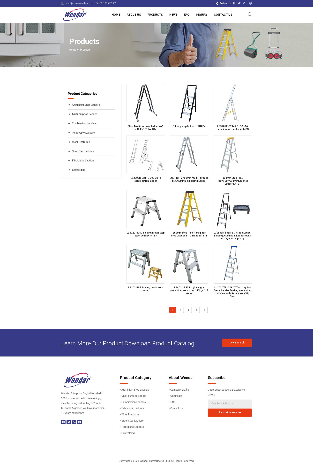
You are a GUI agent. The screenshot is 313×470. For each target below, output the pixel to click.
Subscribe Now (228, 412)
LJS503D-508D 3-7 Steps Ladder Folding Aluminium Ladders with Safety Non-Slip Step (233, 235)
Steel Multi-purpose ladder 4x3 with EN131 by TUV (146, 128)
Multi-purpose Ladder (84, 114)
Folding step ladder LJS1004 (189, 126)
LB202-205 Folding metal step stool (145, 289)
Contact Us (223, 14)
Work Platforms (81, 142)
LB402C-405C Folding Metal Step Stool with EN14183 (146, 234)
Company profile (179, 389)
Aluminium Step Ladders (86, 104)
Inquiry (201, 14)
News (173, 14)
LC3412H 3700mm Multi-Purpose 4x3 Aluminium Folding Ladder (189, 179)
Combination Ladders (84, 123)
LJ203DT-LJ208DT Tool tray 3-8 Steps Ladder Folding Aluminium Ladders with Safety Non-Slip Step (232, 292)
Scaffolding (78, 169)
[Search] (250, 14)
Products (155, 14)
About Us (134, 14)
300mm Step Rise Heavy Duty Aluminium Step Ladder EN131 (232, 180)
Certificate (176, 395)
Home (116, 14)
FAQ (186, 14)
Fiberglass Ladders (83, 160)
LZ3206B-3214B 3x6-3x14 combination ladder (145, 179)
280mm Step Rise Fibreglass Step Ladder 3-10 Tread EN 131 (189, 234)
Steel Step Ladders (83, 151)
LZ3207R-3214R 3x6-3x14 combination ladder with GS (233, 128)
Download (236, 342)
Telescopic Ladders (83, 132)
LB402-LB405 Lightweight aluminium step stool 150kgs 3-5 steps (189, 290)
